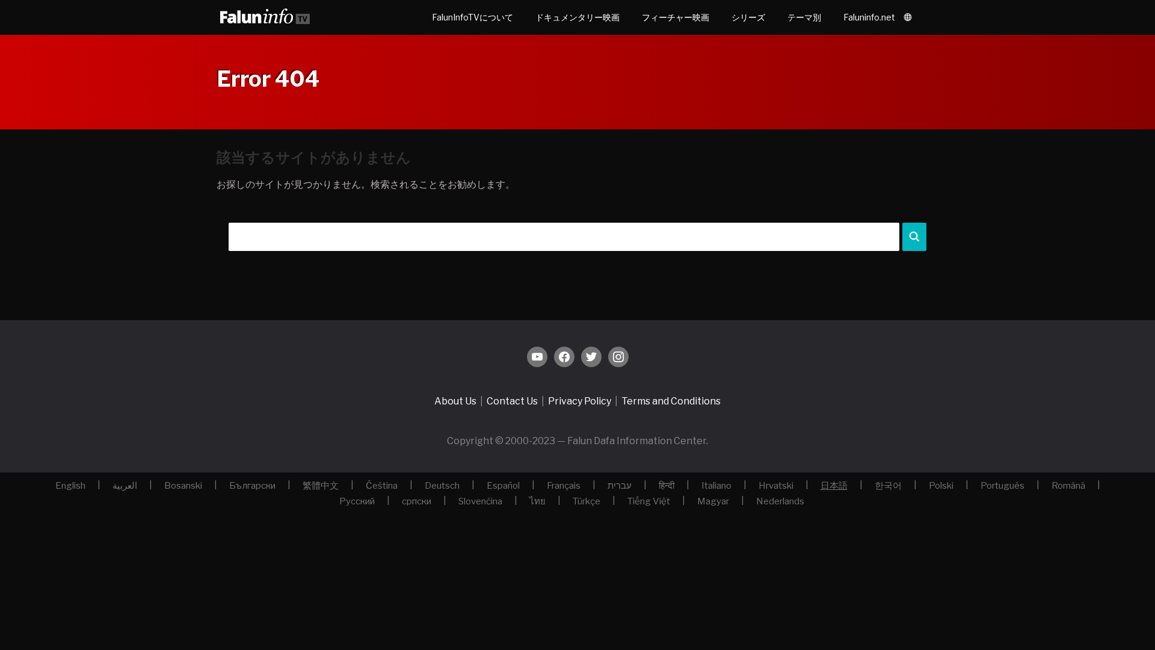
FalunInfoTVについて (472, 17)
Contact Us (512, 401)
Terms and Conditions (671, 401)
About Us (455, 401)
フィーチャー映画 (675, 17)
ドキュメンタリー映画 (577, 17)
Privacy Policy (579, 401)
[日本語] (910, 17)
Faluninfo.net (869, 17)
